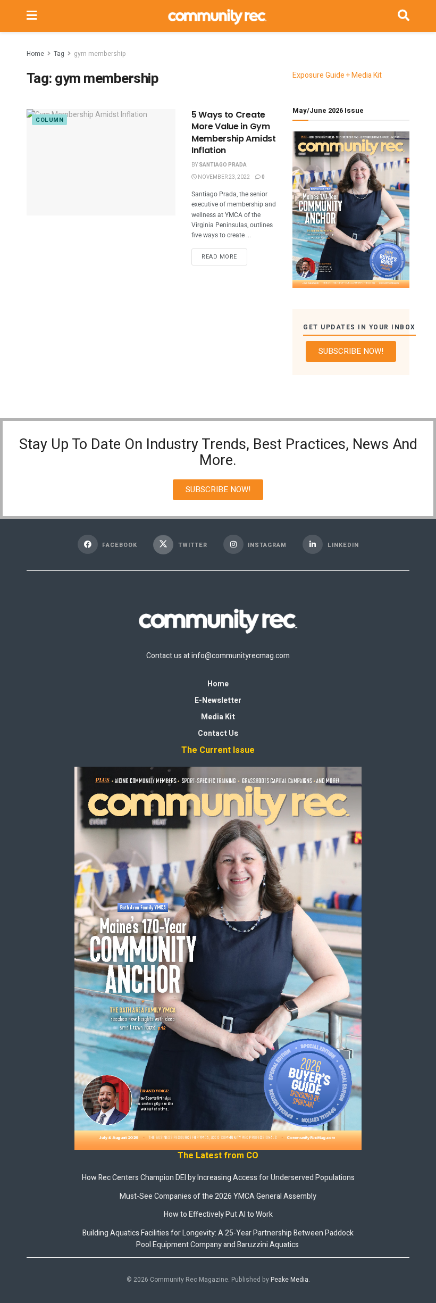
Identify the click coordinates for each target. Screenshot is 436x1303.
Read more (224, 254)
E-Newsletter (218, 700)
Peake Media (289, 1279)
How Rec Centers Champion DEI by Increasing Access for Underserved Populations (218, 1177)
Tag (59, 54)
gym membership (100, 54)
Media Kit (218, 717)
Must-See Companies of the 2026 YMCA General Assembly (218, 1196)
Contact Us (218, 733)
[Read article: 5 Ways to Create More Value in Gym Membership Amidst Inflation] (101, 162)
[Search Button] (403, 16)
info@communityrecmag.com (240, 655)
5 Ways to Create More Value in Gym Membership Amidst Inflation (233, 132)
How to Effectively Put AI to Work (218, 1214)
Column (49, 120)
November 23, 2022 (223, 177)
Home (35, 54)
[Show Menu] (32, 16)
